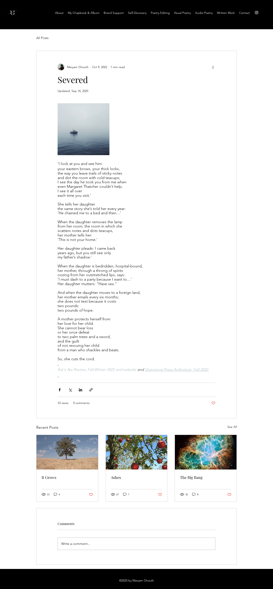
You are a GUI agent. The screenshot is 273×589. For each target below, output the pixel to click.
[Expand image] (83, 129)
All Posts (42, 38)
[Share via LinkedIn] (80, 390)
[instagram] (256, 12)
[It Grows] (67, 452)
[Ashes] (136, 452)
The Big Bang (191, 477)
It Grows (49, 477)
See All (232, 427)
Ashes (116, 477)
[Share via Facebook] (60, 390)
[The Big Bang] (206, 452)
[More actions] (212, 67)
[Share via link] (91, 390)
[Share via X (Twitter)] (70, 390)
